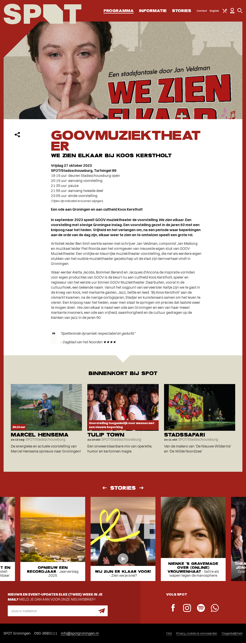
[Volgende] (141, 487)
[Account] (232, 12)
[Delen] (17, 134)
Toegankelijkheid (232, 633)
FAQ (169, 633)
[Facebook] (173, 608)
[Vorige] (104, 487)
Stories (181, 10)
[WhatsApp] (215, 608)
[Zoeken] (239, 12)
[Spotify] (201, 608)
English (214, 10)
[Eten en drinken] (225, 12)
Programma (119, 10)
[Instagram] (187, 608)
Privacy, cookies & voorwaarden (196, 633)
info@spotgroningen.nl (80, 633)
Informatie (153, 10)
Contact (202, 10)
